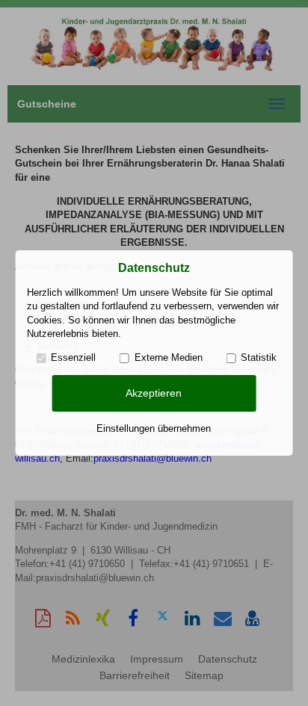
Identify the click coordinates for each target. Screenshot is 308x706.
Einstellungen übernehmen (153, 428)
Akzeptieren (154, 393)
